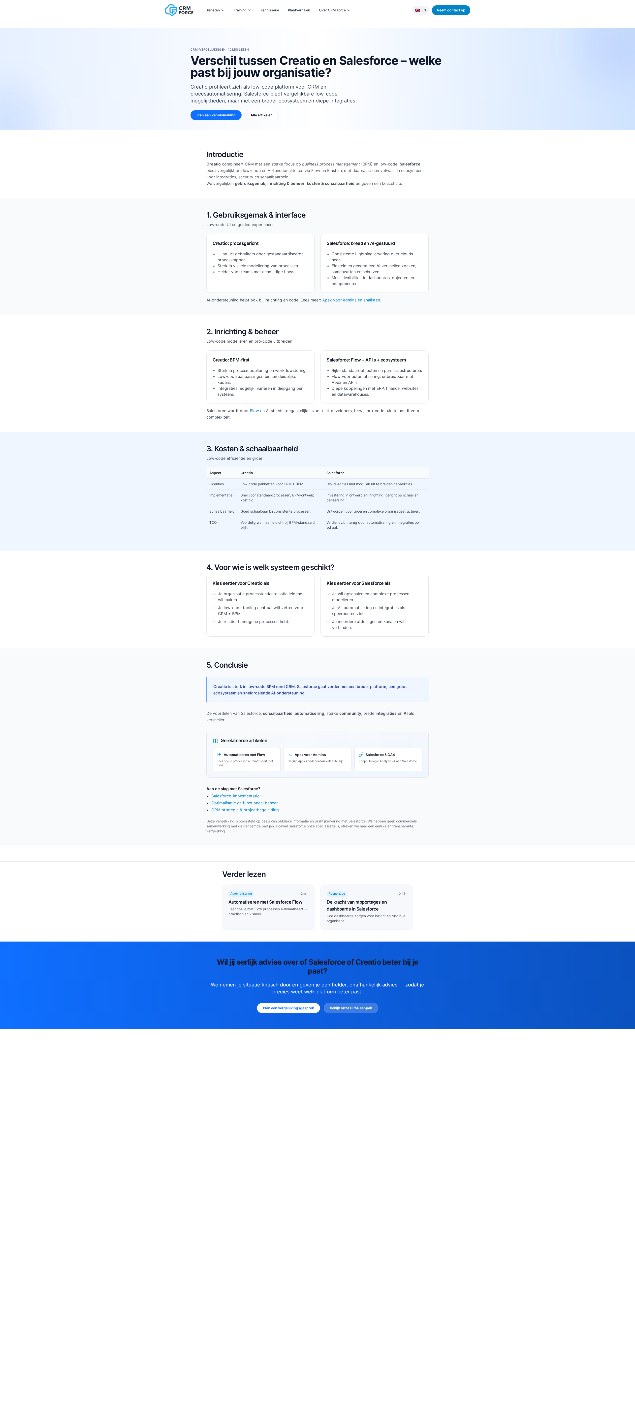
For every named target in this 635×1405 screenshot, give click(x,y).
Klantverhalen (299, 10)
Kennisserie (269, 10)
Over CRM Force (332, 10)
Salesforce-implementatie (235, 795)
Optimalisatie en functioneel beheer (244, 802)
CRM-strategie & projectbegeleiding (245, 809)
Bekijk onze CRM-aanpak (351, 1008)
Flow (254, 410)
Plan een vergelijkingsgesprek (288, 1008)
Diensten (212, 10)
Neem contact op (451, 10)
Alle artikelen (262, 115)
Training (240, 10)
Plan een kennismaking (216, 115)
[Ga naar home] (179, 10)
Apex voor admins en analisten (351, 299)
